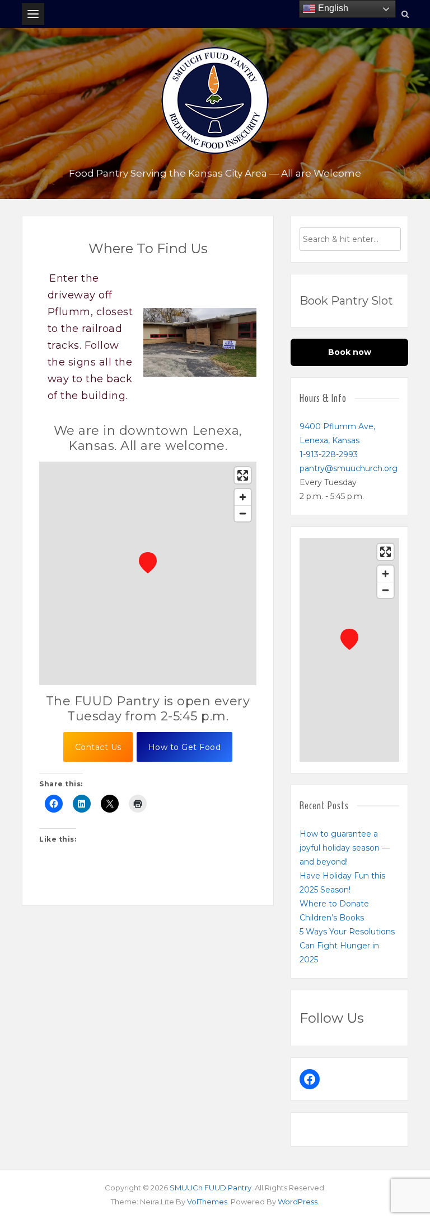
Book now (349, 352)
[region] (147, 573)
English (332, 8)
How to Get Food (184, 747)
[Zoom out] (243, 513)
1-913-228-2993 (329, 454)
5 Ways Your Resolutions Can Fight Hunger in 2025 (347, 946)
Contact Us (98, 747)
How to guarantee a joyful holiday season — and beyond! (345, 848)
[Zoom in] (243, 497)
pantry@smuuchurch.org (349, 468)
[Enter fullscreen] (243, 475)
